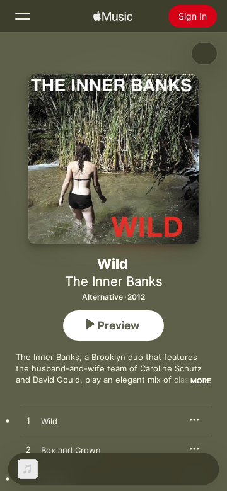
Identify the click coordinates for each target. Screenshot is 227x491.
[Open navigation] (23, 16)
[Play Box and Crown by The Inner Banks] (28, 450)
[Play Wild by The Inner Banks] (28, 421)
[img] (112, 16)
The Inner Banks (113, 281)
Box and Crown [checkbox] (71, 450)
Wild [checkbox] (49, 421)
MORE (200, 380)
